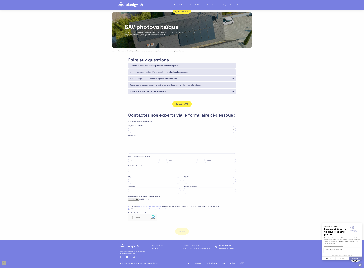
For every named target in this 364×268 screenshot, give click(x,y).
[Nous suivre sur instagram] (134, 257)
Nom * (130, 176)
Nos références (212, 5)
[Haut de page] (4, 263)
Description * (132, 135)
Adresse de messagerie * (191, 186)
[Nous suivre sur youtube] (127, 257)
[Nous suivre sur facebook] (120, 257)
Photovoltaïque (179, 5)
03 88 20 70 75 (183, 12)
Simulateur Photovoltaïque (191, 245)
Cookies (232, 263)
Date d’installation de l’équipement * (140, 156)
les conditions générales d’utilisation (150, 206)
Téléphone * (132, 186)
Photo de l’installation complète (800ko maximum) (144, 196)
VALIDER (182, 231)
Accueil (114, 51)
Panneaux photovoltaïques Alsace (129, 51)
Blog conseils (227, 5)
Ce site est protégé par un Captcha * (139, 213)
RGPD (223, 263)
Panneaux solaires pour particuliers (152, 51)
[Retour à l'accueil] (130, 4)
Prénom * (187, 176)
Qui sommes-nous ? (158, 245)
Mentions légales (211, 263)
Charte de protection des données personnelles (164, 209)
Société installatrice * (135, 166)
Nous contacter (156, 248)
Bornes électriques (196, 5)
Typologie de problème (135, 125)
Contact (239, 5)
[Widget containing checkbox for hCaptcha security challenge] (142, 217)
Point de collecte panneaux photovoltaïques (197, 248)
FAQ (188, 263)
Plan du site (197, 263)
